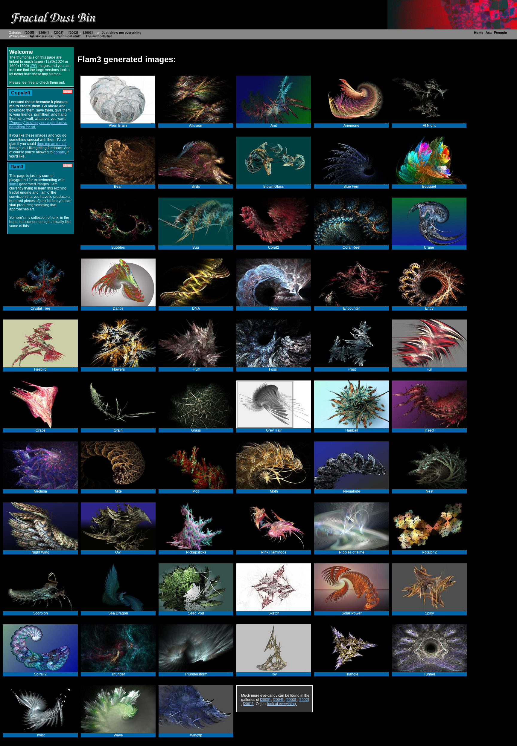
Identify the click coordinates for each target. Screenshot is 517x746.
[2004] (44, 32)
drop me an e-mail (51, 144)
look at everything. (282, 704)
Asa (489, 32)
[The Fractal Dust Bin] (53, 24)
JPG (33, 66)
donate (59, 152)
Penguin (500, 32)
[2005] (30, 32)
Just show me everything (122, 32)
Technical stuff (69, 36)
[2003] (59, 32)
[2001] (88, 32)
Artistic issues (41, 36)
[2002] (74, 32)
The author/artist (99, 36)
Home (478, 32)
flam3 (13, 184)
